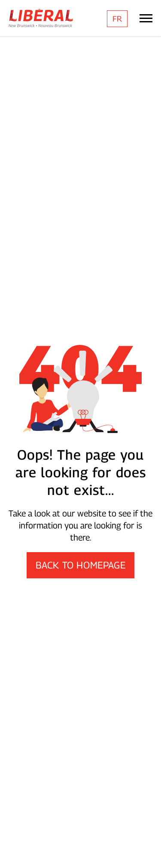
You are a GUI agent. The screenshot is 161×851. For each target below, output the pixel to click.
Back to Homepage (81, 565)
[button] (146, 831)
